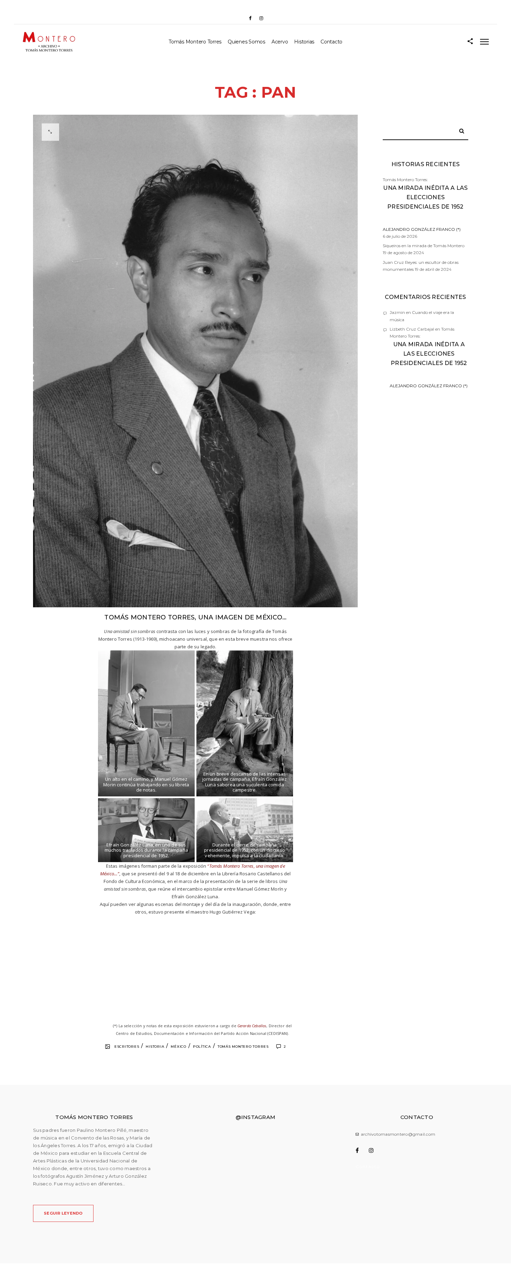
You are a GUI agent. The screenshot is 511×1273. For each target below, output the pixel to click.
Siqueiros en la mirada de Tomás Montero (423, 245)
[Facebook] (249, 18)
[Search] (459, 129)
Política (202, 1046)
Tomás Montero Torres (195, 42)
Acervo (279, 42)
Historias (304, 42)
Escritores (126, 1046)
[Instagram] (261, 18)
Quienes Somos (246, 42)
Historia (155, 1046)
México (178, 1046)
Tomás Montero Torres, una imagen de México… (195, 617)
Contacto (331, 42)
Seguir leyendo (63, 1213)
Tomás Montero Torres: (425, 204)
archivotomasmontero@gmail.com (398, 1134)
